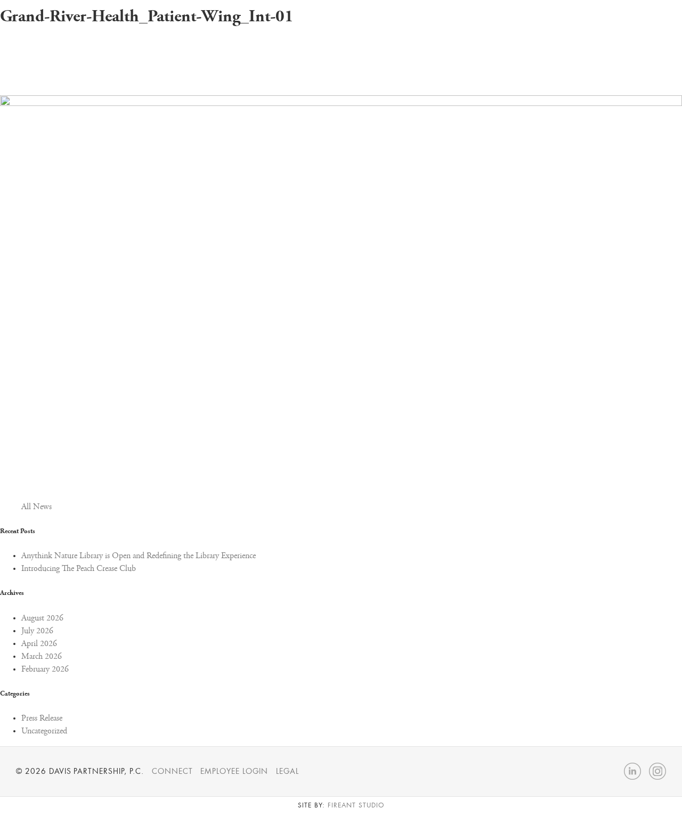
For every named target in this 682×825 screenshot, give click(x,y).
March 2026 (41, 656)
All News (36, 507)
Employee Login (233, 771)
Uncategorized (44, 731)
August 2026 (42, 618)
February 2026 (45, 669)
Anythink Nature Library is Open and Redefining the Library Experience (138, 556)
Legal (287, 771)
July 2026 (37, 631)
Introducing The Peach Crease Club (78, 569)
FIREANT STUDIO (356, 805)
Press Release (41, 718)
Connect (172, 771)
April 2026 (39, 644)
